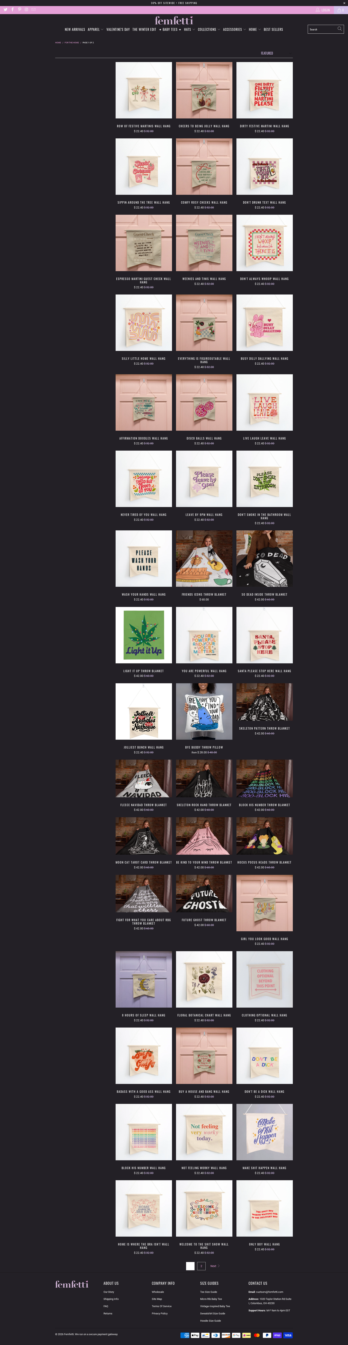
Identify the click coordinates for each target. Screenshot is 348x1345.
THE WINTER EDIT (144, 29)
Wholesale (158, 1291)
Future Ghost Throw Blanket (204, 894)
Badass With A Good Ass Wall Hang (144, 1056)
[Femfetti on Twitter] (5, 10)
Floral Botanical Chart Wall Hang (204, 979)
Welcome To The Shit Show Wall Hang (204, 1208)
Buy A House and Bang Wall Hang (204, 1056)
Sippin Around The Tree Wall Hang (144, 166)
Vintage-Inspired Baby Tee (215, 1306)
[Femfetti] (174, 20)
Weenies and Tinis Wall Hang (204, 243)
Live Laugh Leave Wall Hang (264, 402)
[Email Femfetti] (33, 10)
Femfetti (69, 1334)
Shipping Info (111, 1298)
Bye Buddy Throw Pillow (204, 711)
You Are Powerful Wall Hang (204, 635)
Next (213, 1266)
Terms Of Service (162, 1306)
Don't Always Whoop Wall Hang (264, 243)
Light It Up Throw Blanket (144, 635)
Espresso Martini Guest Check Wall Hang (144, 243)
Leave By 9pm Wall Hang (204, 479)
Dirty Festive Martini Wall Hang (264, 90)
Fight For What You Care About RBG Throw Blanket (144, 894)
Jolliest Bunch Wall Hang (144, 711)
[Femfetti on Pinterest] (19, 10)
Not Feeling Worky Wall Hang (204, 1132)
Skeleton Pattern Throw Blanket (264, 702)
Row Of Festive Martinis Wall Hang (144, 90)
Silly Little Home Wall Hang (144, 323)
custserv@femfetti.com (269, 1291)
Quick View (143, 99)
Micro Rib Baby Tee (211, 1298)
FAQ (106, 1306)
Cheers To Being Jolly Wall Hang (204, 90)
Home (253, 29)
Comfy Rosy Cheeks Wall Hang (204, 166)
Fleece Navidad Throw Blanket (144, 778)
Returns (108, 1313)
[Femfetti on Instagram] (26, 10)
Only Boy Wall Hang (264, 1208)
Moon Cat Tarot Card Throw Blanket (144, 836)
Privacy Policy (160, 1313)
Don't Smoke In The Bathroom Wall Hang (264, 479)
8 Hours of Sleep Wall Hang (144, 979)
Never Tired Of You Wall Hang (144, 479)
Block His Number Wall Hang (144, 1132)
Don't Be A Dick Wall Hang (264, 1056)
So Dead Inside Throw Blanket (264, 558)
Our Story (109, 1291)
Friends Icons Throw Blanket (204, 558)
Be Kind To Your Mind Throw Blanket (204, 836)
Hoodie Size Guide (210, 1320)
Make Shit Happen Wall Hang (264, 1132)
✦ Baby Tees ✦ (170, 29)
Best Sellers (273, 29)
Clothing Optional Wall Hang (264, 979)
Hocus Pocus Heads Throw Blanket (264, 836)
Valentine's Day (118, 29)
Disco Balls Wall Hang (204, 402)
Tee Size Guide (208, 1291)
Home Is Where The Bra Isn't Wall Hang (144, 1208)
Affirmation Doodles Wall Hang (144, 402)
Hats (188, 29)
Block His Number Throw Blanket (264, 778)
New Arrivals (75, 29)
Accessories (233, 29)
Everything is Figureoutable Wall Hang (204, 323)
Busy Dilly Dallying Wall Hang (264, 323)
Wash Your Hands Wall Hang (144, 558)
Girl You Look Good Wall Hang (264, 903)
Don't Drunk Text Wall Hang (264, 166)
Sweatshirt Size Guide (212, 1313)
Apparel (94, 29)
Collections (207, 29)
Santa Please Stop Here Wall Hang (264, 635)
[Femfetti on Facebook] (12, 10)
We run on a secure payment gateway (96, 1334)
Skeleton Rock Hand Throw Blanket (204, 778)
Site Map (157, 1298)
